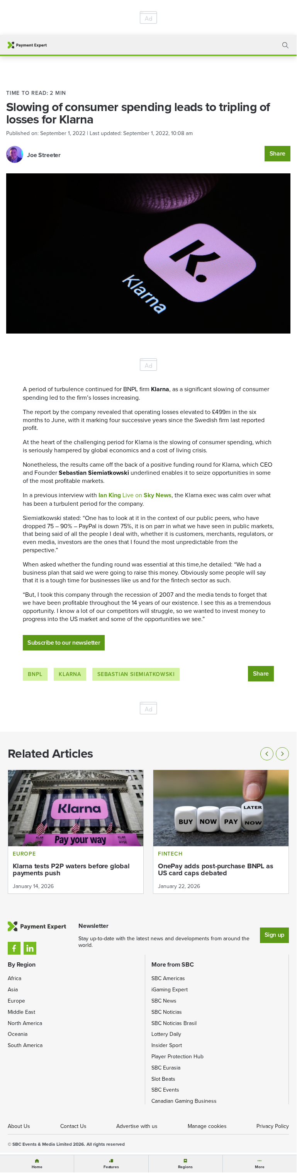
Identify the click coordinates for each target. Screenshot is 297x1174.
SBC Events (165, 1090)
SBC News (164, 1001)
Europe (16, 1001)
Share (277, 153)
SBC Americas (168, 978)
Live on (134, 495)
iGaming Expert (169, 989)
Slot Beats (163, 1079)
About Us (19, 1126)
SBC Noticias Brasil (174, 1023)
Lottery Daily (166, 1034)
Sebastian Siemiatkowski (136, 674)
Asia (13, 989)
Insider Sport (166, 1045)
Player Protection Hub (177, 1056)
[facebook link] (14, 948)
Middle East (21, 1012)
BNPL (35, 674)
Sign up (274, 934)
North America (25, 1023)
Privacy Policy (272, 1126)
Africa (14, 978)
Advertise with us (137, 1126)
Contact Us (73, 1126)
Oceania (17, 1034)
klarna (70, 674)
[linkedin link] (30, 948)
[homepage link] (27, 45)
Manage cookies (207, 1126)
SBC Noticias (166, 1012)
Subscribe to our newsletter (63, 642)
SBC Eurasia (165, 1067)
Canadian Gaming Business (184, 1101)
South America (25, 1045)
